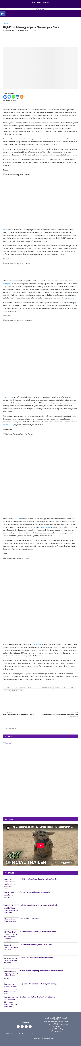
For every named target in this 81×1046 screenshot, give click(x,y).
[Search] (80, 13)
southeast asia (68, 687)
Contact (46, 2)
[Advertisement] (41, 38)
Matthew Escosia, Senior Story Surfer (19, 30)
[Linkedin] (41, 5)
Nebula (5, 230)
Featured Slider (20, 687)
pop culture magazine (44, 687)
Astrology (8, 687)
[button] (2, 13)
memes (72, 298)
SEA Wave (57, 687)
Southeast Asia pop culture (13, 690)
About (39, 2)
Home (33, 2)
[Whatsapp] (13, 97)
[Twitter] (36, 5)
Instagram (6, 284)
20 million (14, 281)
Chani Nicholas (37, 644)
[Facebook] (33, 5)
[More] (22, 97)
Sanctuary (6, 397)
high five (31, 687)
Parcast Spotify (8, 425)
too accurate (45, 527)
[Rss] (47, 5)
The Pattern (18, 519)
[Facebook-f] (18, 1026)
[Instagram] (39, 5)
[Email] (44, 5)
